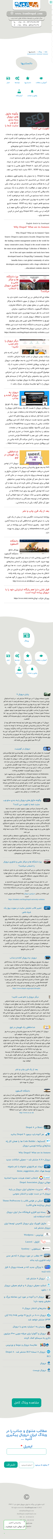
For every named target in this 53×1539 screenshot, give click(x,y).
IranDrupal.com (30, 1507)
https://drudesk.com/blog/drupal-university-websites (27, 899)
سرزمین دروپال (29, 894)
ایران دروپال (24, 1504)
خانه (46, 52)
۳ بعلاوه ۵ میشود (42, 1465)
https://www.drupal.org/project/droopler (26, 988)
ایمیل (26, 1446)
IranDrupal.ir (26, 1526)
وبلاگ (40, 52)
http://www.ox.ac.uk (26, 1113)
